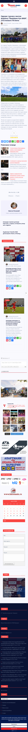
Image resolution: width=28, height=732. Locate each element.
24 (4, 515)
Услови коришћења (7, 710)
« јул (5, 520)
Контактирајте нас (9, 563)
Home (2, 10)
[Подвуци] (5, 366)
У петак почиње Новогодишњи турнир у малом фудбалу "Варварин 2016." (17, 149)
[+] (17, 366)
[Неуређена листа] (10, 366)
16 (23, 511)
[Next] (24, 575)
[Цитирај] (11, 366)
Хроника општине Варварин (8, 702)
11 (7, 511)
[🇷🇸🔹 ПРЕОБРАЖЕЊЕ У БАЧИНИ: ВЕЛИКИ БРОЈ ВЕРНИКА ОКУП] (6, 413)
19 (10, 513)
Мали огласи (5, 707)
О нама (4, 713)
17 (4, 513)
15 (20, 511)
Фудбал (18, 195)
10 (4, 511)
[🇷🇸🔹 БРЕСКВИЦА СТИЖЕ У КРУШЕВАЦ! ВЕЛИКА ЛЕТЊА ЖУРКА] (6, 420)
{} (16, 366)
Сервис (4, 705)
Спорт (13, 23)
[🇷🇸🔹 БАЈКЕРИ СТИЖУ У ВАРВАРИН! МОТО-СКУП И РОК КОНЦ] (14, 413)
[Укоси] (3, 366)
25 (7, 515)
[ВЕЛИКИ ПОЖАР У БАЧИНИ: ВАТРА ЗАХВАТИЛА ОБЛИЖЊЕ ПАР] (14, 428)
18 (7, 513)
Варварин (11, 195)
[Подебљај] (2, 366)
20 (14, 513)
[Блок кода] (13, 366)
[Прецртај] (7, 366)
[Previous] (22, 575)
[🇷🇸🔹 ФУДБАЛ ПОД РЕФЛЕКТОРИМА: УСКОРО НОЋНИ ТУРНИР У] (21, 413)
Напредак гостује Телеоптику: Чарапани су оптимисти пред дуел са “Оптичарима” (13, 589)
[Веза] (14, 366)
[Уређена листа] (8, 366)
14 (17, 511)
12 (10, 511)
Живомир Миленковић (13, 264)
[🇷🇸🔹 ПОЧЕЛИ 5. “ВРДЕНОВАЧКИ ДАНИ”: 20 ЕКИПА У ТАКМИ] (14, 420)
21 (17, 513)
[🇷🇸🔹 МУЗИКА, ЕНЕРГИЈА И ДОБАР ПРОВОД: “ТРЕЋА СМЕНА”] (21, 428)
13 (14, 511)
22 (20, 513)
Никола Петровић (7, 23)
